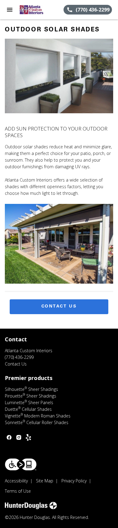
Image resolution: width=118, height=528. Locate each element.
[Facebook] (9, 437)
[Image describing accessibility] (21, 464)
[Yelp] (28, 437)
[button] (9, 9)
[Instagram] (19, 437)
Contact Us (59, 306)
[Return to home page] (37, 10)
